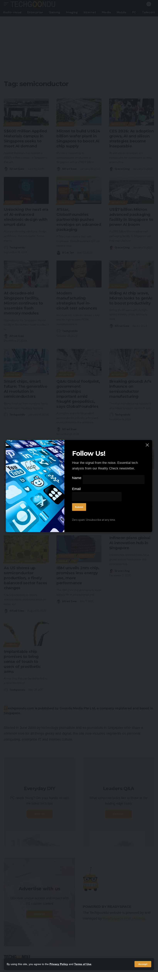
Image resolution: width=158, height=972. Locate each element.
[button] (142, 964)
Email (76, 489)
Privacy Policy (59, 964)
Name (76, 478)
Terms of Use (82, 964)
